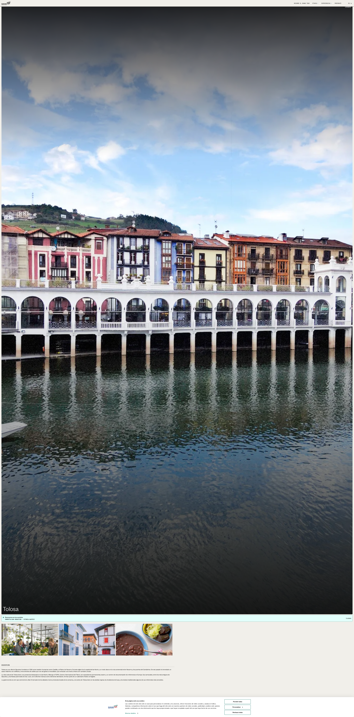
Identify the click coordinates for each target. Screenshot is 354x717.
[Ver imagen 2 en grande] (87, 645)
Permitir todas (237, 701)
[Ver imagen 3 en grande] (144, 645)
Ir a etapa (348, 620)
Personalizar (236, 707)
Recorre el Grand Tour (301, 3)
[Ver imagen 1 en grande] (29, 645)
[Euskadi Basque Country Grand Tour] (5, 3)
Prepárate (338, 3)
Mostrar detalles (130, 713)
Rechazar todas (238, 712)
